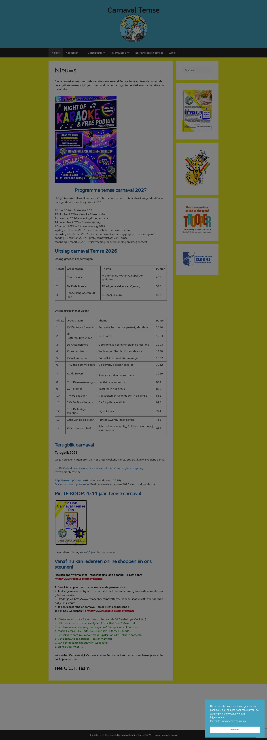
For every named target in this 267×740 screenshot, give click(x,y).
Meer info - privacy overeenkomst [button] (228, 721)
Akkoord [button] (234, 729)
